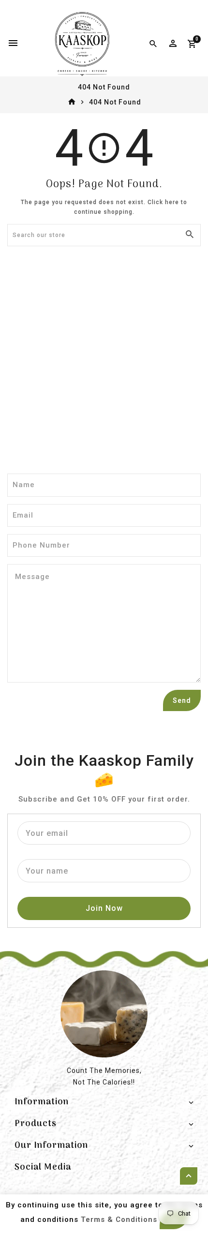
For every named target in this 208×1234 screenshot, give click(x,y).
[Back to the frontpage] (71, 102)
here (172, 202)
